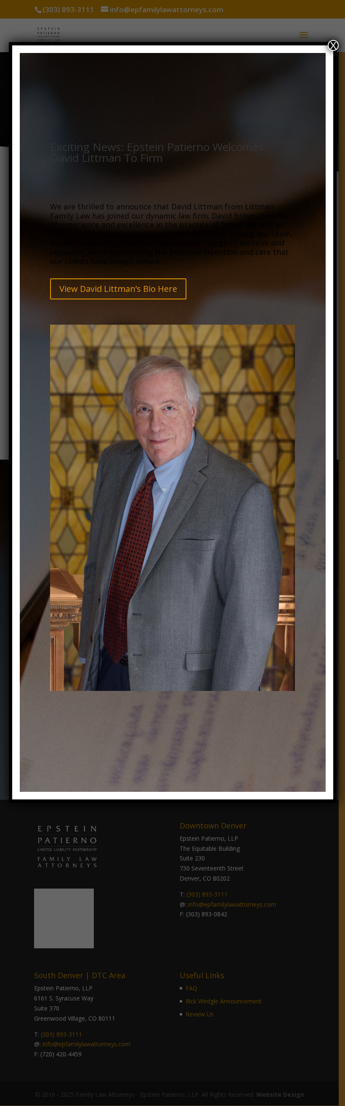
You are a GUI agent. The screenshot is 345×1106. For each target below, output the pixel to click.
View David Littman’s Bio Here (118, 288)
